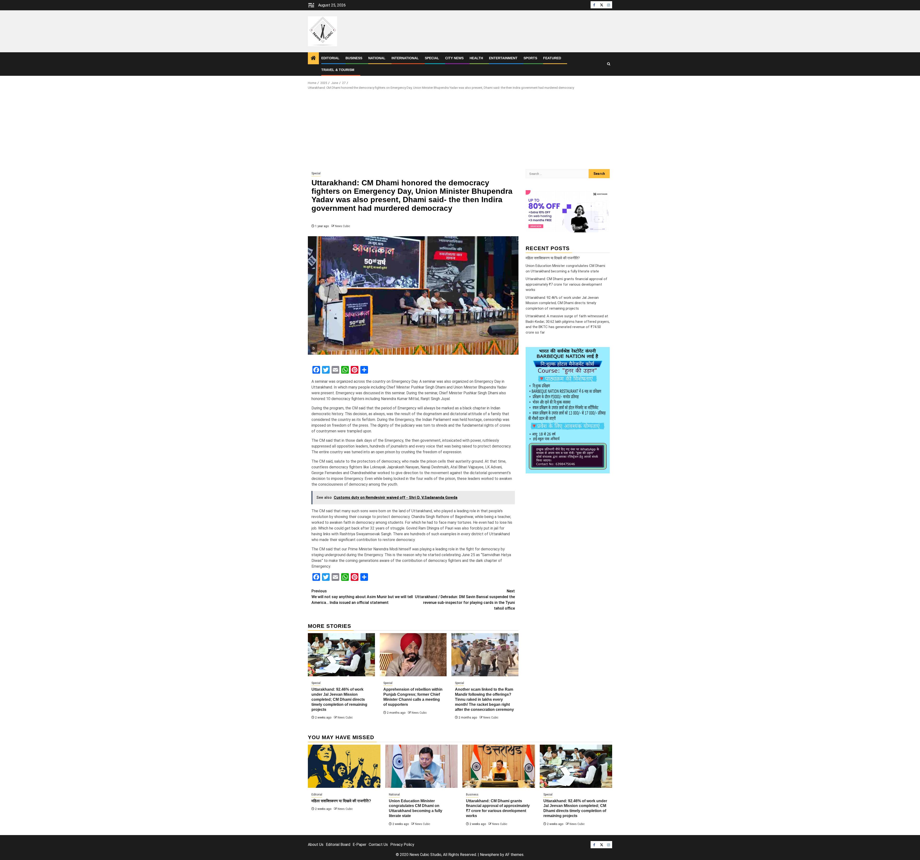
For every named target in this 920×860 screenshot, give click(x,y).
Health (476, 58)
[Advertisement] (460, 130)
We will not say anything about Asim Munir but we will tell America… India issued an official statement (362, 597)
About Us (315, 844)
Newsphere (489, 854)
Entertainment (503, 58)
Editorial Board (338, 844)
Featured (552, 58)
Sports (530, 58)
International (405, 58)
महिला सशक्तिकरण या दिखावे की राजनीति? (553, 258)
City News (454, 58)
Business (353, 58)
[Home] (313, 58)
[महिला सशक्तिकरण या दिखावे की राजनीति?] (344, 766)
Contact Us (378, 844)
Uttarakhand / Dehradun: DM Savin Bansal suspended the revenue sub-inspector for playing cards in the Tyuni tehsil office (465, 600)
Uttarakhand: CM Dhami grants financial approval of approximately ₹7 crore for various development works (566, 284)
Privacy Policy (402, 844)
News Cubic (342, 226)
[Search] (609, 64)
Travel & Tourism (337, 70)
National (376, 58)
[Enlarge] (603, 353)
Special (432, 58)
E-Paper (359, 844)
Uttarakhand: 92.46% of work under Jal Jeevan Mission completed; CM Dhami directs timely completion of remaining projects (339, 699)
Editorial (330, 58)
